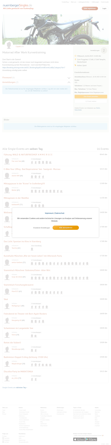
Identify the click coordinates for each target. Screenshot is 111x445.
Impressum (49, 213)
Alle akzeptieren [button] (65, 228)
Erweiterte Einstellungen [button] (41, 228)
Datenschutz (59, 213)
